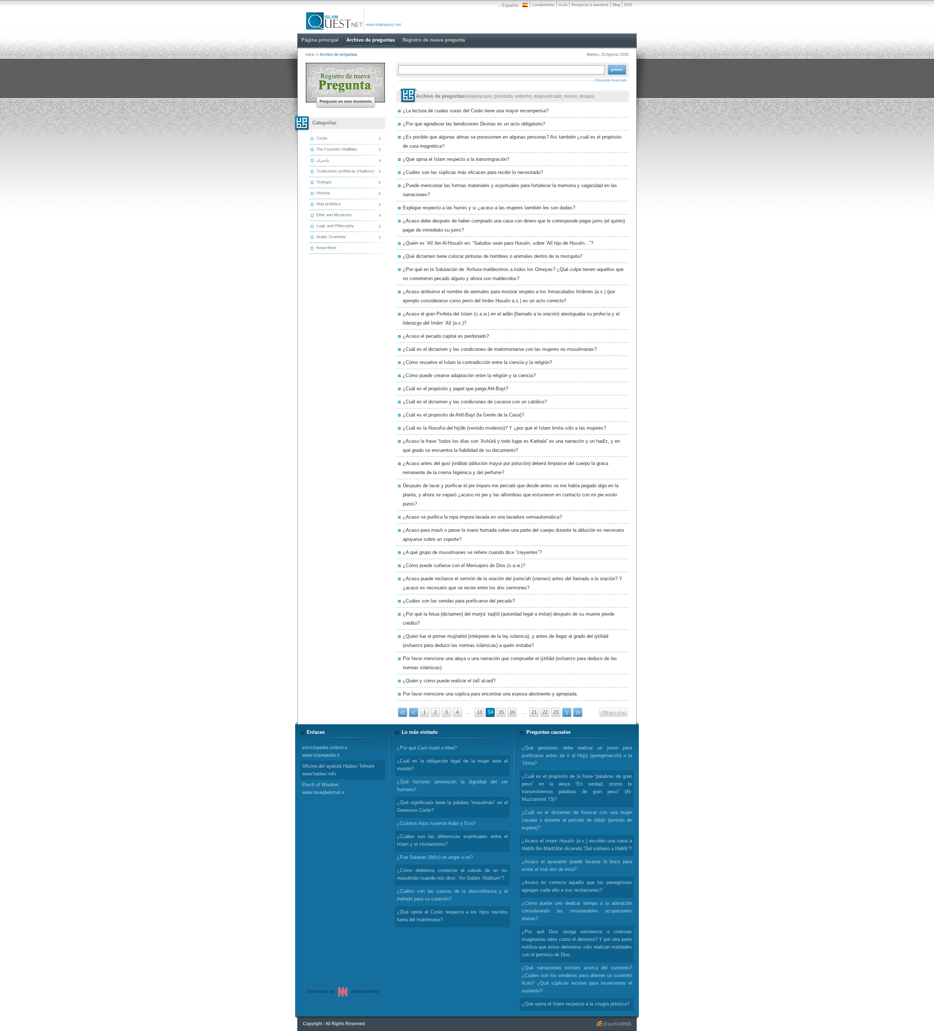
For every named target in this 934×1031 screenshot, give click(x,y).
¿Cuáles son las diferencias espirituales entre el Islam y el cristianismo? (452, 840)
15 (501, 712)
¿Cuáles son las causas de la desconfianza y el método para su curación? (452, 895)
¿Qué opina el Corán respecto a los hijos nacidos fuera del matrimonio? (452, 915)
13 (479, 712)
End (577, 712)
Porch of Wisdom (323, 788)
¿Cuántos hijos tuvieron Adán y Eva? (436, 823)
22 (545, 712)
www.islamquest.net (383, 24)
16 (512, 712)
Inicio (309, 54)
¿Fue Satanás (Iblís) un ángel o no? (435, 857)
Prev (413, 712)
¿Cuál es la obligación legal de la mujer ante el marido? (452, 764)
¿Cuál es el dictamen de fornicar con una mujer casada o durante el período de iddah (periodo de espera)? (577, 820)
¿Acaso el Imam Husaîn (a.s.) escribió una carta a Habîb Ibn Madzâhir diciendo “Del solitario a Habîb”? (577, 844)
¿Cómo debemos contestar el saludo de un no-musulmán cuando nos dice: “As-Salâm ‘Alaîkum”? (452, 874)
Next (566, 712)
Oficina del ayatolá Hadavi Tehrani (338, 769)
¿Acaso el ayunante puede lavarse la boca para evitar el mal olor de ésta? (577, 865)
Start (402, 712)
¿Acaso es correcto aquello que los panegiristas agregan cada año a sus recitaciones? (577, 886)
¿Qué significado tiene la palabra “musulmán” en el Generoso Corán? (452, 806)
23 (556, 712)
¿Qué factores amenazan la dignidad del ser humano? (452, 785)
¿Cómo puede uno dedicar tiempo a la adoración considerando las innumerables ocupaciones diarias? (577, 910)
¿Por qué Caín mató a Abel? (427, 748)
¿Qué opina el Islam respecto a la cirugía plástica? (575, 1004)
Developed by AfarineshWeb (342, 991)
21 (534, 712)
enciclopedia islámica (324, 751)
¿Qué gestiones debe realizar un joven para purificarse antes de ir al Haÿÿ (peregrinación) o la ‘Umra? (577, 755)
